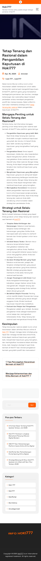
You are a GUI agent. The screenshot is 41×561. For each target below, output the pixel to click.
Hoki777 (17, 219)
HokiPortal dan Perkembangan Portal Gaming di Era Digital (20, 453)
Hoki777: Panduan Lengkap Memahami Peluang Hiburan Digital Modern (19, 436)
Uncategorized (14, 509)
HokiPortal (12, 497)
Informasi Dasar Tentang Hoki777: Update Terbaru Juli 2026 (21, 427)
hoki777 (18, 79)
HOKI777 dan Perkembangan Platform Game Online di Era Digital (21, 445)
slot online (13, 503)
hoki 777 (9, 79)
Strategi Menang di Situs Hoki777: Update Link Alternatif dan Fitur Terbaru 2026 (21, 462)
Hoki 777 (5, 332)
